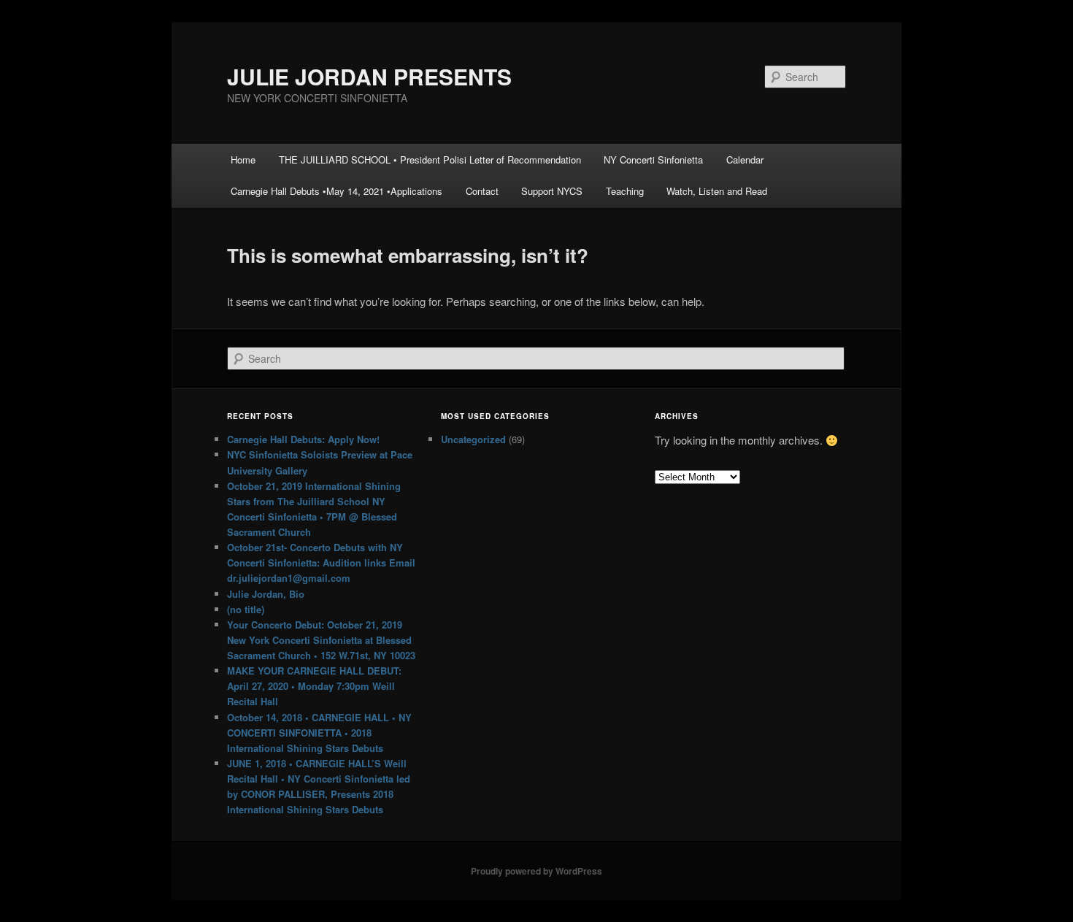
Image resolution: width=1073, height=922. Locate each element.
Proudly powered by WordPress (536, 870)
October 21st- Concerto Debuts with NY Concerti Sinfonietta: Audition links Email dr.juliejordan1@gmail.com (321, 562)
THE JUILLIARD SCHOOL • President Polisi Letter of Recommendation (430, 159)
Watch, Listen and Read (716, 191)
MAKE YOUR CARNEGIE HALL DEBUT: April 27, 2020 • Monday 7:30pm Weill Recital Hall (314, 686)
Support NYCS (551, 191)
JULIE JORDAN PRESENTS (369, 76)
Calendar (745, 159)
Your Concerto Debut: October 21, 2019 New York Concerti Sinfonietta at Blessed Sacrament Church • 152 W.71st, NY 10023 (321, 640)
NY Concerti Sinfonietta (653, 159)
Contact (482, 191)
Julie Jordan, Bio (265, 594)
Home (243, 159)
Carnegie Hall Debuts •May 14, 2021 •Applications (336, 191)
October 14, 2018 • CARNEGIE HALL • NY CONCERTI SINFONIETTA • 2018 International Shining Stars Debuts (319, 732)
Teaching (625, 191)
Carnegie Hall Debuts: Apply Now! (303, 439)
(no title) (245, 609)
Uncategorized (473, 439)
